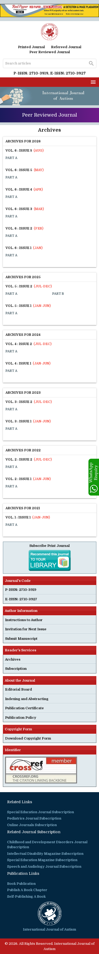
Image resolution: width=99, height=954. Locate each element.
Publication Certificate (24, 708)
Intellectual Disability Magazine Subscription (45, 854)
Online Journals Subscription (32, 825)
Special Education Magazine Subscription (42, 860)
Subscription (16, 669)
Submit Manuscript (21, 639)
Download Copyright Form (28, 738)
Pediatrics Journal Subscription (34, 818)
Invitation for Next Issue (25, 629)
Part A (11, 158)
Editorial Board (18, 689)
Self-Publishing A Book (26, 896)
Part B (58, 294)
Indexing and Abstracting (26, 699)
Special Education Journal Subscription (40, 812)
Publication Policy (20, 718)
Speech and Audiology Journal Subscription (44, 866)
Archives (12, 659)
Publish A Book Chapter (27, 890)
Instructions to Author (24, 620)
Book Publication (21, 884)
